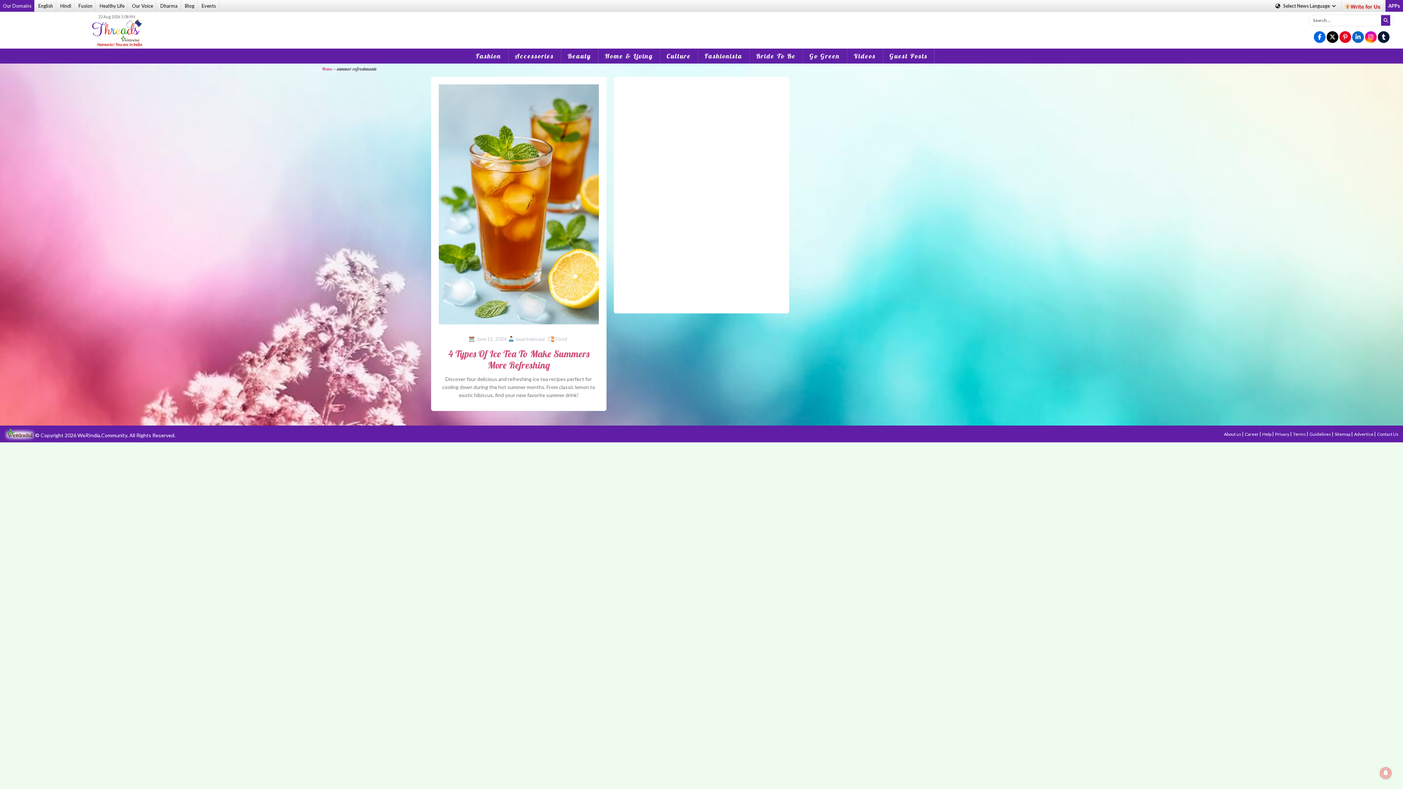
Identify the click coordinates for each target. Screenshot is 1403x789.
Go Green (824, 56)
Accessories (534, 56)
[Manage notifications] (1386, 773)
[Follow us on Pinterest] (1345, 37)
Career (1252, 434)
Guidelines (1320, 434)
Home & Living (629, 56)
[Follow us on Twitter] (1332, 37)
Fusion (85, 6)
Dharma (169, 6)
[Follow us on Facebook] (1320, 37)
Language (1307, 6)
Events (209, 6)
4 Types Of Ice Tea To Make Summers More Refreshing (518, 359)
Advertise (1364, 434)
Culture (678, 56)
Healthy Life (112, 6)
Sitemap (1343, 434)
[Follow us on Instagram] (1371, 37)
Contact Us (1388, 434)
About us (1233, 434)
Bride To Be (776, 56)
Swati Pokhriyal (530, 339)
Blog (189, 6)
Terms (1300, 434)
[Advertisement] (701, 25)
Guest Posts (908, 56)
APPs (1394, 6)
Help (1267, 434)
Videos (864, 56)
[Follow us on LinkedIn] (1358, 37)
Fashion (488, 56)
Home (327, 69)
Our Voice (142, 6)
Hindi (65, 6)
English (45, 6)
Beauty (579, 56)
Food (561, 339)
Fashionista (723, 56)
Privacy (1282, 434)
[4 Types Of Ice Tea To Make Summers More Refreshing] (519, 204)
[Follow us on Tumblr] (1383, 37)
